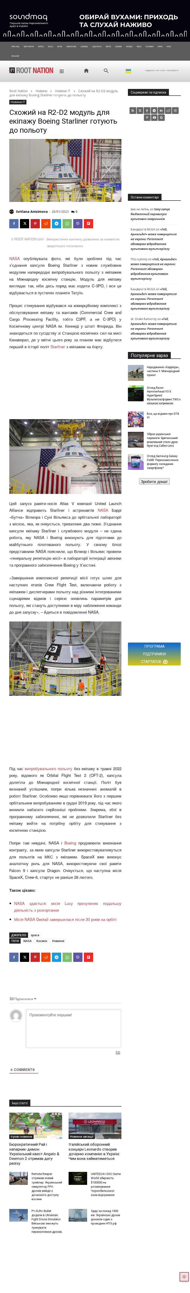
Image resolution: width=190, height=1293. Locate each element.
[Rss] (133, 110)
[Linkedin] (161, 110)
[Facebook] (14, 223)
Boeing (70, 843)
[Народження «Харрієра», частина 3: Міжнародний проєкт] (136, 373)
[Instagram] (175, 110)
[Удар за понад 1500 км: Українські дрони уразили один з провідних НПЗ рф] (78, 1215)
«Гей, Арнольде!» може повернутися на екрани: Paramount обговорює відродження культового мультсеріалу (154, 239)
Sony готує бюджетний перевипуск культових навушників (150, 214)
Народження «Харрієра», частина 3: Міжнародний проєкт (163, 371)
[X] (24, 223)
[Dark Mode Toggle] (184, 1276)
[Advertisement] (65, 385)
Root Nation (18, 91)
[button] (106, 70)
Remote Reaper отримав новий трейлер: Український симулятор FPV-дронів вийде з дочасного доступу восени (47, 1186)
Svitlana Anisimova (32, 211)
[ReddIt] (46, 223)
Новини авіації (81, 1136)
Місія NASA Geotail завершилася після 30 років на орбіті (65, 919)
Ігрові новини (21, 1136)
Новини (41, 91)
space (35, 935)
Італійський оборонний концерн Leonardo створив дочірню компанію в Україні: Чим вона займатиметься (94, 1151)
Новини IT (63, 91)
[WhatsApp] (67, 223)
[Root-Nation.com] (31, 70)
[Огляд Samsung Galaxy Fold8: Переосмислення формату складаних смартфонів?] (136, 462)
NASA (14, 258)
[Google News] (161, 117)
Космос (42, 941)
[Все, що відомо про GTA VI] (136, 419)
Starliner (58, 346)
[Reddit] (168, 110)
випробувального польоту (48, 768)
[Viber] (77, 223)
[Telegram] (56, 223)
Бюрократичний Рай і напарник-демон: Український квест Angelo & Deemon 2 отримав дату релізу (34, 1154)
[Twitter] (140, 110)
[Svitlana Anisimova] (12, 211)
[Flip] (88, 223)
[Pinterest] (35, 223)
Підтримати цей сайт (154, 481)
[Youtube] (154, 117)
